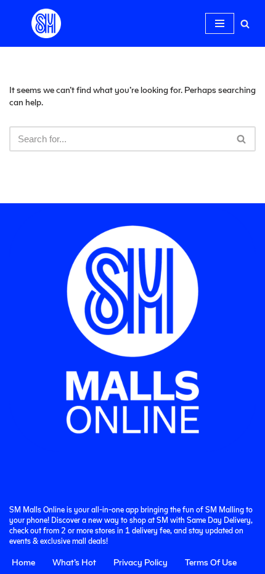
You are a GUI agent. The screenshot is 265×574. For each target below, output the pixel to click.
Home (23, 561)
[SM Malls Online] (46, 23)
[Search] (245, 23)
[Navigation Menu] (219, 23)
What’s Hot (74, 561)
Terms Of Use (211, 561)
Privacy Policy (140, 561)
